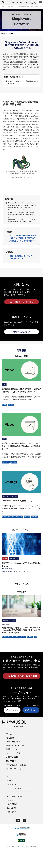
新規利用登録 (30, 710)
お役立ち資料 (12, 757)
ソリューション (13, 742)
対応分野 (10, 738)
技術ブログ (11, 761)
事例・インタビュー (15, 745)
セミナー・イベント (15, 753)
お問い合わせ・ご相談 (16, 765)
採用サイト (11, 784)
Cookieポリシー (12, 808)
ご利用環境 (11, 804)
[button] (32, 3)
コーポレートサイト (14, 788)
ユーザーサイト (13, 769)
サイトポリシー (12, 800)
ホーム (9, 734)
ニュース (10, 777)
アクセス (10, 781)
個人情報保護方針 (13, 796)
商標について (12, 812)
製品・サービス (13, 749)
